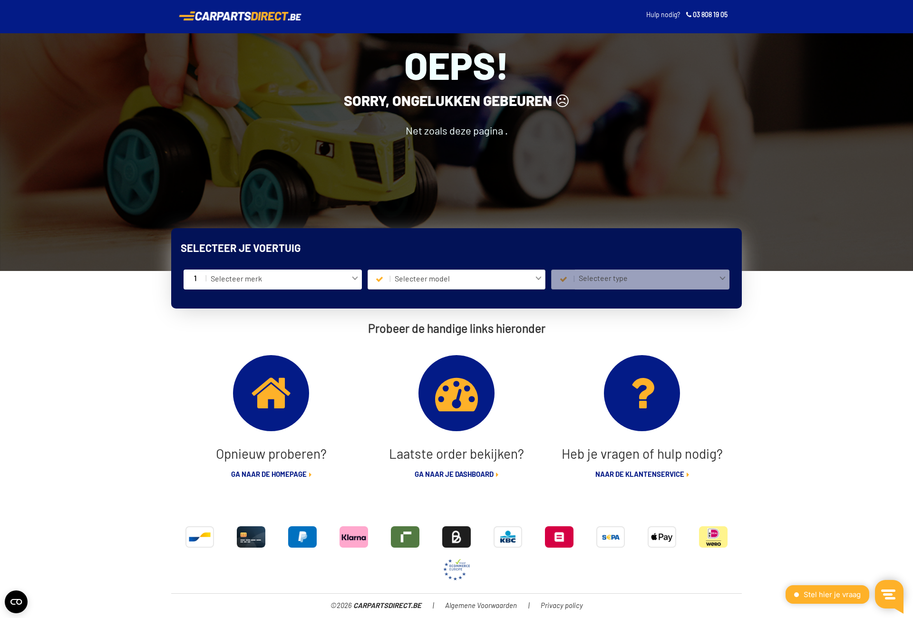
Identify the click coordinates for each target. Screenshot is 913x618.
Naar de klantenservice (639, 474)
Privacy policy (562, 605)
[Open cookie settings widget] (16, 601)
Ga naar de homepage (269, 474)
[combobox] (284, 280)
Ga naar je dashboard (454, 474)
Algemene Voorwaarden (481, 605)
